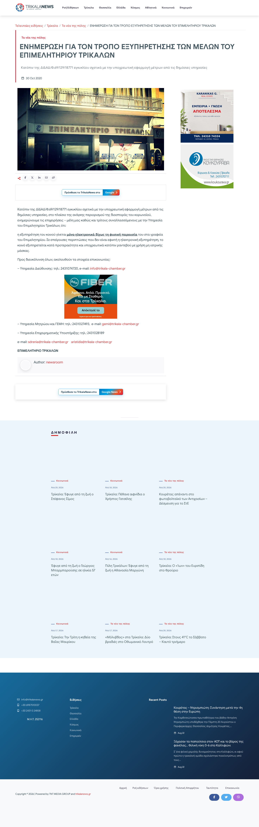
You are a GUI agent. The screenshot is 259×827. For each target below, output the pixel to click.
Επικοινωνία (232, 787)
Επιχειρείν (186, 7)
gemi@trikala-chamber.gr (120, 324)
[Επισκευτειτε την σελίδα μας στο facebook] (214, 797)
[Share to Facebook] (25, 177)
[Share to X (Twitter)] (32, 177)
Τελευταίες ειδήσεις (29, 26)
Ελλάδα (121, 7)
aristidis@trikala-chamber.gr (91, 342)
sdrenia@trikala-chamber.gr (48, 342)
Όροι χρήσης (161, 787)
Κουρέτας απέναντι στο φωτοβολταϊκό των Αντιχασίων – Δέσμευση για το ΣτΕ (183, 498)
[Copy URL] (53, 177)
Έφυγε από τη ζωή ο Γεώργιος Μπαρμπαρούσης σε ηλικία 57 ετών (73, 570)
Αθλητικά (151, 7)
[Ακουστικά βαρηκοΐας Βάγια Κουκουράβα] (207, 166)
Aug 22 (181, 733)
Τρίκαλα (89, 7)
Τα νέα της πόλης (74, 26)
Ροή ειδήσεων (140, 787)
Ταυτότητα (212, 787)
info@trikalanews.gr (32, 699)
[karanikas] (207, 116)
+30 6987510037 (30, 705)
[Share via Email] (46, 177)
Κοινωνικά (168, 7)
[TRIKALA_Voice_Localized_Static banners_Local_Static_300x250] (90, 296)
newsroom (54, 362)
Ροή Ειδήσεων (70, 7)
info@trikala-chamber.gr (107, 268)
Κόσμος (135, 7)
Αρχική (123, 787)
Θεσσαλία (105, 7)
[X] (226, 797)
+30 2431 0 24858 (31, 710)
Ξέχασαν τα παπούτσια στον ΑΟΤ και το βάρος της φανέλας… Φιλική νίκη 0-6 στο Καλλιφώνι (208, 743)
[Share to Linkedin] (39, 177)
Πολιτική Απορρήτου (187, 787)
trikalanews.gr (83, 793)
